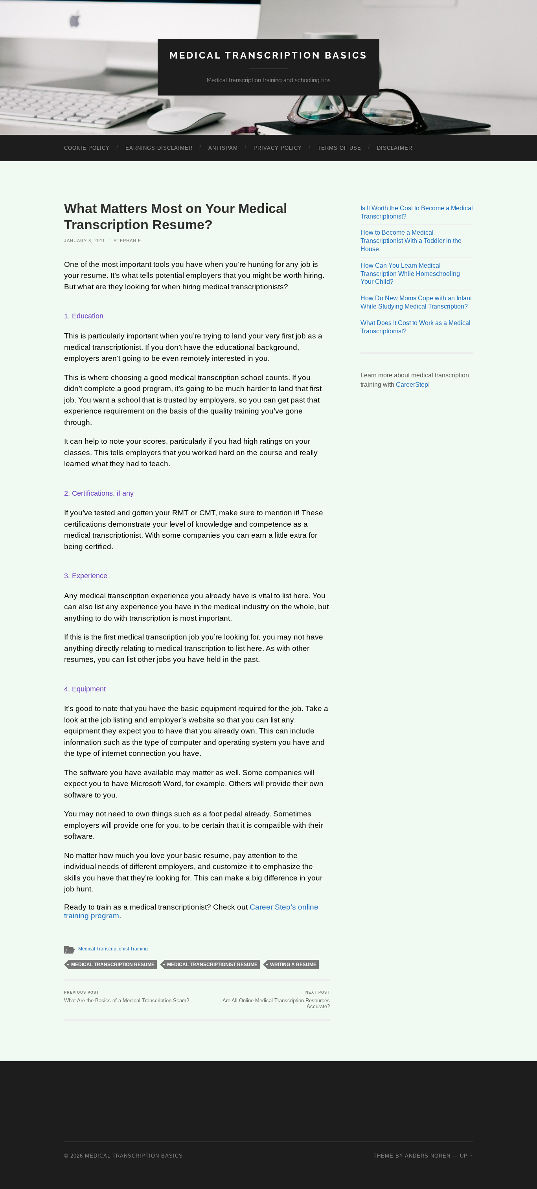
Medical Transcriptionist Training (113, 948)
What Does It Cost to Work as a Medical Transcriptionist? (415, 327)
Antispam (223, 148)
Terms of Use (339, 148)
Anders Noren (428, 1156)
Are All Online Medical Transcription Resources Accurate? (276, 1000)
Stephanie (127, 240)
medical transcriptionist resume (212, 964)
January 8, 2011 (84, 240)
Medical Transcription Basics (268, 55)
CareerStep (412, 384)
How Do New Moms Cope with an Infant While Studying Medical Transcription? (416, 302)
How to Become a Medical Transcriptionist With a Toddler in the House (411, 240)
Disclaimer (394, 148)
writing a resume (293, 964)
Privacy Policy (278, 148)
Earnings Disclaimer (159, 148)
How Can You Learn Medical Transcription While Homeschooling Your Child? (410, 273)
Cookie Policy (87, 148)
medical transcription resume (112, 964)
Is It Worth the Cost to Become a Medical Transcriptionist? (416, 212)
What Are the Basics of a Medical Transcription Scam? (126, 997)
